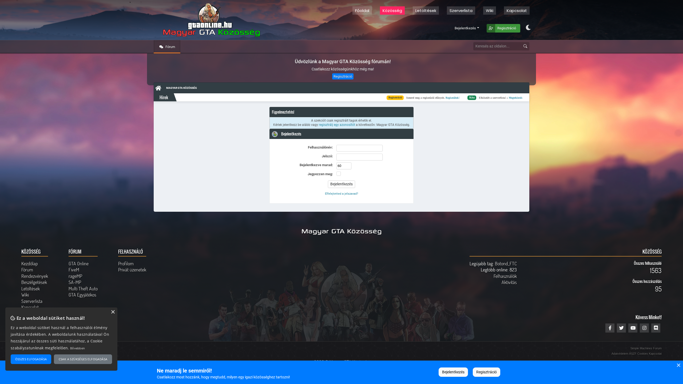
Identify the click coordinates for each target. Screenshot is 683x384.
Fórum (170, 47)
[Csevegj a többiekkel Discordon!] (655, 328)
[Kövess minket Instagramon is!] (644, 328)
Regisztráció (506, 28)
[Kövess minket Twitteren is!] (621, 328)
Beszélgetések (34, 282)
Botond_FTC (506, 263)
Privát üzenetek (132, 269)
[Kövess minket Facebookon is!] (609, 328)
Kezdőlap (29, 263)
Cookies (642, 353)
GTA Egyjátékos (82, 294)
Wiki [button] (489, 10)
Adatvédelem (619, 353)
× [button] (678, 365)
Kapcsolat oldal (520, 97)
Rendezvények (34, 276)
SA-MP (75, 282)
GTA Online (79, 263)
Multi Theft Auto (83, 288)
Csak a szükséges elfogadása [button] (83, 359)
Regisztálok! (394, 97)
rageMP (75, 276)
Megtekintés (457, 97)
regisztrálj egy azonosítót (337, 125)
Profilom (126, 263)
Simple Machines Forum (646, 348)
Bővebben (77, 348)
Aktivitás (509, 282)
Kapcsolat (517, 10)
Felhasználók (505, 276)
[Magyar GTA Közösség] (210, 20)
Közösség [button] (392, 10)
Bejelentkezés (465, 28)
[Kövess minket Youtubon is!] (632, 328)
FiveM (74, 269)
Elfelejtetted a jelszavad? (341, 193)
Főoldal (362, 10)
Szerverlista (461, 10)
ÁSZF (633, 353)
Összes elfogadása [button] (31, 359)
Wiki (25, 294)
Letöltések (425, 10)
